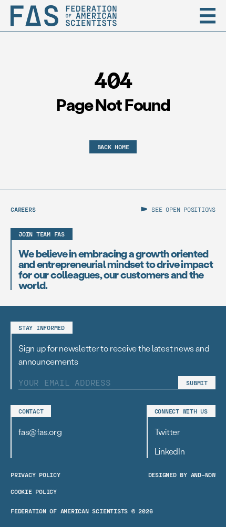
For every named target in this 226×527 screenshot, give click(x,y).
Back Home (113, 146)
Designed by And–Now (181, 474)
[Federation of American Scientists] (64, 15)
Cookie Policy (34, 491)
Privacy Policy (35, 474)
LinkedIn (170, 451)
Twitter (167, 431)
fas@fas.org (39, 431)
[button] (207, 16)
